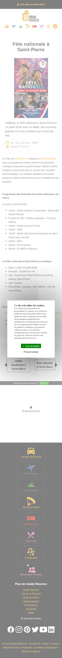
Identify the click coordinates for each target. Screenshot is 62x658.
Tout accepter (32, 346)
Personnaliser (31, 352)
